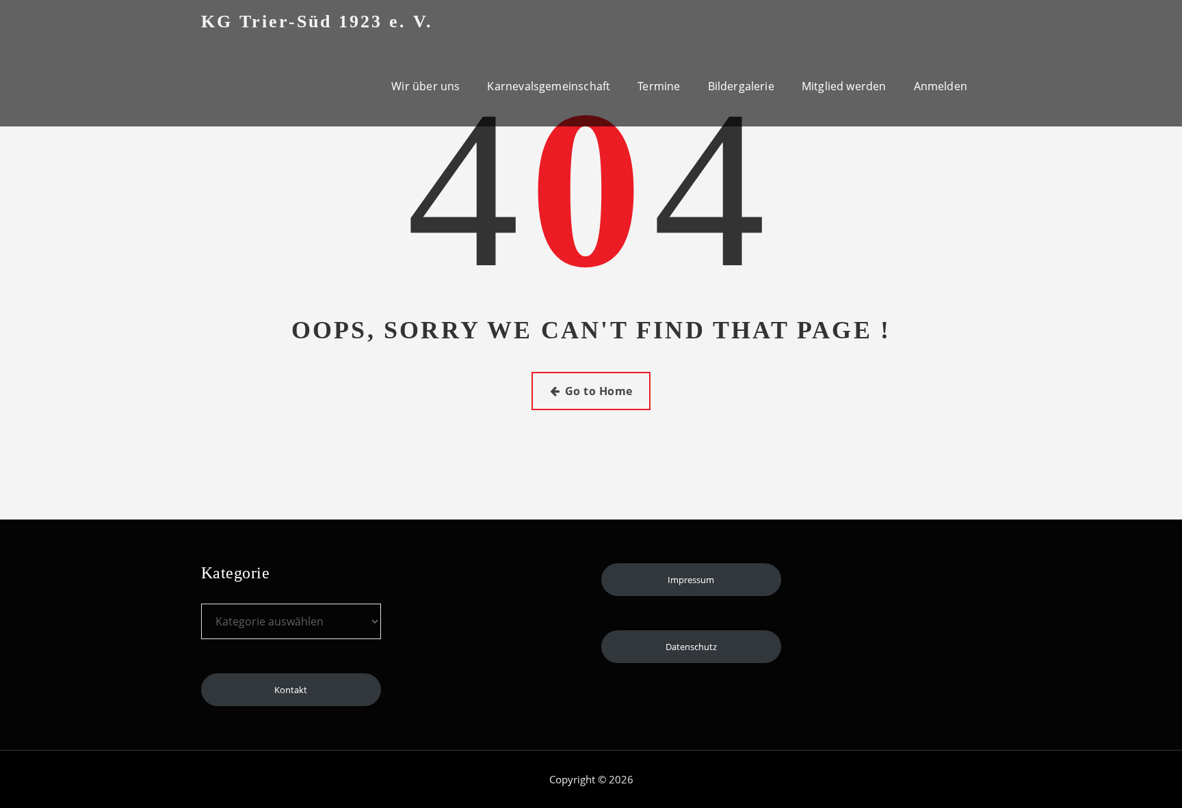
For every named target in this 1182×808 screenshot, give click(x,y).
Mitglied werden (844, 86)
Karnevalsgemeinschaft (548, 86)
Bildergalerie (741, 86)
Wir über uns (425, 86)
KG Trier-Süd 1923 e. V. (317, 21)
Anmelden (940, 86)
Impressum (691, 580)
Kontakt (290, 690)
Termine (659, 86)
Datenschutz (691, 647)
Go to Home (599, 391)
